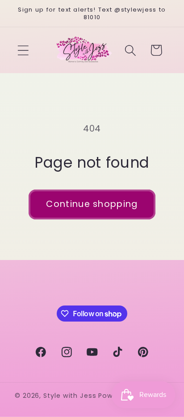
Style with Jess (69, 395)
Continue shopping (92, 204)
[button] (23, 50)
